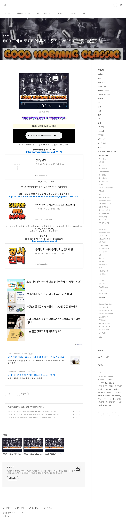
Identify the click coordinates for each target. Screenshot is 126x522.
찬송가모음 (118, 386)
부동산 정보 (102, 139)
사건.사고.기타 (103, 293)
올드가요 (115, 383)
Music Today (106, 399)
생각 (99, 103)
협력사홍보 (102, 175)
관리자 (85, 13)
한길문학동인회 (103, 307)
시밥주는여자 (103, 229)
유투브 (117, 414)
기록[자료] (101, 297)
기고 (100, 226)
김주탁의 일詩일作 (104, 95)
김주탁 (105, 386)
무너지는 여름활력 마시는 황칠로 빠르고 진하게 (31, 375)
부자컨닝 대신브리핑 (105, 197)
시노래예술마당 (103, 271)
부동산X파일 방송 (104, 232)
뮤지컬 (119, 399)
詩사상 (101, 184)
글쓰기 (73, 13)
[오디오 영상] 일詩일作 (106, 188)
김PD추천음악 (102, 376)
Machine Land (104, 172)
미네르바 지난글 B (104, 326)
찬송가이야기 (102, 392)
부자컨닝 (101, 194)
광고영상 (101, 277)
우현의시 (101, 255)
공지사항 (101, 74)
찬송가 (100, 405)
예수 (99, 399)
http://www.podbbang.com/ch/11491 (44, 152)
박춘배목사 (110, 380)
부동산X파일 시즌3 (105, 200)
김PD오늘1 (102, 320)
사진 (99, 111)
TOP (121, 509)
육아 (99, 119)
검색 (115, 5)
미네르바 (119, 402)
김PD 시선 (101, 82)
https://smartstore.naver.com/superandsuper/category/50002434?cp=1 (44, 196)
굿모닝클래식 (25, 407)
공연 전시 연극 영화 (104, 90)
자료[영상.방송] (13, 407)
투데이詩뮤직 (103, 252)
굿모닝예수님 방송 (104, 210)
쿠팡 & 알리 (102, 143)
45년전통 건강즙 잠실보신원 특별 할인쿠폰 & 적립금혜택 (36, 357)
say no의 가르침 (104, 330)
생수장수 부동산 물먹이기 (106, 314)
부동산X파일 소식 (104, 207)
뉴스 (99, 78)
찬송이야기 (116, 389)
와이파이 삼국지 (104, 223)
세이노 (111, 405)
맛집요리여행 (102, 86)
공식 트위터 (6, 508)
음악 (100, 268)
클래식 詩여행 (103, 264)
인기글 (107, 357)
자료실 (100, 337)
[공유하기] (12, 394)
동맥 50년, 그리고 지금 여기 (107, 151)
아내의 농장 (102, 159)
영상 (99, 115)
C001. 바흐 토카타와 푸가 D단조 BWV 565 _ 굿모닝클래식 (30, 417)
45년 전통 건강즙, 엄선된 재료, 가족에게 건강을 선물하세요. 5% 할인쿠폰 (36, 361)
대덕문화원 (102, 242)
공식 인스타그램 (34, 508)
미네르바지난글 (102, 383)
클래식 (100, 396)
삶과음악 (101, 99)
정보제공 (101, 135)
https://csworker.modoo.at (44, 241)
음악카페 (101, 127)
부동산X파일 (107, 396)
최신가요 (100, 389)
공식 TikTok (48, 508)
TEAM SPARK (103, 245)
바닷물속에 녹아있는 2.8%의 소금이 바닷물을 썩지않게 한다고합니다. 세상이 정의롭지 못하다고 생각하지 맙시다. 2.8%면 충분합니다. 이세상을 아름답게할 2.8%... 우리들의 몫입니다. (41, 472)
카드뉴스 (101, 191)
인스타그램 (105, 414)
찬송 (110, 383)
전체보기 (101, 70)
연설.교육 (102, 284)
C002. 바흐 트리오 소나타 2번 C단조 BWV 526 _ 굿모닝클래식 (32, 414)
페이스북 (100, 414)
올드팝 (109, 392)
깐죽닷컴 (11, 467)
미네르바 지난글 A (104, 323)
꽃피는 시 (102, 258)
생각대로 (101, 162)
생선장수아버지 (103, 317)
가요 (113, 399)
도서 (99, 123)
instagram (102, 301)
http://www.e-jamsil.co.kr (18, 353)
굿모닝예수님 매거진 (105, 213)
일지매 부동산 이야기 (105, 310)
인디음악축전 (103, 274)
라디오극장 (102, 220)
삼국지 (105, 405)
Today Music (117, 392)
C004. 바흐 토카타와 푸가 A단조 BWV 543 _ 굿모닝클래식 (30, 411)
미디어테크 (102, 165)
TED (100, 290)
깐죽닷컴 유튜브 (23, 13)
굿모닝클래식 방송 (104, 239)
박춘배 (100, 386)
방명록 (60, 13)
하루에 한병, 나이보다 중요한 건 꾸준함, (25, 378)
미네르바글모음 (110, 402)
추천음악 (110, 376)
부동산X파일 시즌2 (105, 204)
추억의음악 (107, 389)
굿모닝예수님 (102, 380)
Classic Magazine (105, 304)
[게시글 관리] (15, 394)
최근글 (100, 357)
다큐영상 (101, 280)
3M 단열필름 (103, 168)
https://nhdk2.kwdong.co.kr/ (19, 371)
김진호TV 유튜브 (44, 13)
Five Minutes (103, 287)
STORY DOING (104, 248)
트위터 (111, 414)
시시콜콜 (101, 261)
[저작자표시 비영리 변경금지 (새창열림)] (32, 394)
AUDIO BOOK (103, 181)
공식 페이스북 (19, 508)
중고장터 (101, 147)
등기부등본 (102, 333)
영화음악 (111, 386)
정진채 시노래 (103, 236)
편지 (99, 107)
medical (101, 131)
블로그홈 (6, 13)
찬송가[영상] (103, 216)
